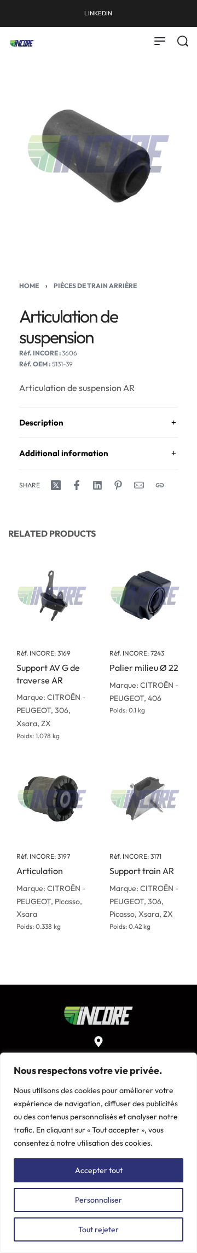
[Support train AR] (145, 799)
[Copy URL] (160, 485)
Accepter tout (99, 1170)
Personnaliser (98, 1200)
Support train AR (141, 870)
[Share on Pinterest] (118, 485)
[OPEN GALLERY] (98, 154)
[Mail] (139, 485)
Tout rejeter (98, 1229)
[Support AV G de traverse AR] (52, 596)
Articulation (39, 870)
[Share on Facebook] (77, 485)
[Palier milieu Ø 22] (145, 596)
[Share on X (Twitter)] (56, 485)
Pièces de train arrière (95, 285)
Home (29, 285)
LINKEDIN (98, 13)
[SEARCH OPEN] (183, 41)
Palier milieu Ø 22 (143, 667)
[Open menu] (160, 41)
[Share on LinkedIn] (97, 485)
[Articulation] (52, 799)
